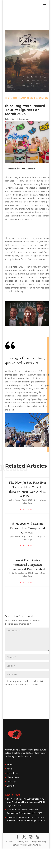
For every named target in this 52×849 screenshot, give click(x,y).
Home (9, 764)
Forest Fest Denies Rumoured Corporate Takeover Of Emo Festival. (27, 564)
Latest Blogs (26, 98)
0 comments (42, 98)
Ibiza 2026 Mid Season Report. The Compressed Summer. (27, 528)
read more (27, 509)
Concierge (11, 781)
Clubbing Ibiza (39, 500)
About (9, 768)
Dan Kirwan (28, 168)
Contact (10, 785)
